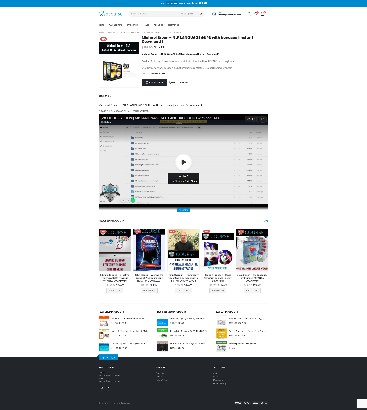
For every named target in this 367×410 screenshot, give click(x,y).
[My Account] (248, 14)
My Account (218, 380)
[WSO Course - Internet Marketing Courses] (111, 14)
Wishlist (216, 376)
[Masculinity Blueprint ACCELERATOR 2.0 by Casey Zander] (162, 333)
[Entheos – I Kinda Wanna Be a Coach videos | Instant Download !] (104, 320)
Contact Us (173, 25)
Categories (132, 25)
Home (101, 25)
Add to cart (156, 82)
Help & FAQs (161, 380)
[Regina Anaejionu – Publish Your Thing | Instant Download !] (221, 333)
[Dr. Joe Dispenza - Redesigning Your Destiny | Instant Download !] (104, 346)
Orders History (219, 383)
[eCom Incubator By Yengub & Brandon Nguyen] (162, 346)
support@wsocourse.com (110, 381)
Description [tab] (105, 96)
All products (115, 25)
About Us (158, 25)
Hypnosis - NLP (114, 32)
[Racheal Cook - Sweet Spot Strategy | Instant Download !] (221, 320)
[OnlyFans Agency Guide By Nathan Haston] (162, 320)
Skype (102, 388)
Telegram (108, 388)
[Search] (201, 14)
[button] (264, 220)
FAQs (147, 25)
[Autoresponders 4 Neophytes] (221, 346)
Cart (215, 373)
